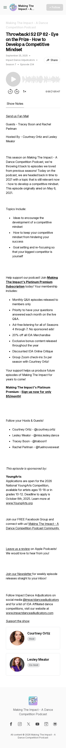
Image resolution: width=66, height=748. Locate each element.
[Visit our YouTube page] (37, 724)
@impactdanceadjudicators (41, 599)
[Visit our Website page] (46, 724)
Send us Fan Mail (17, 116)
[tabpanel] (33, 370)
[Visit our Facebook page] (11, 724)
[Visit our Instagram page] (20, 724)
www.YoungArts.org (19, 503)
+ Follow (54, 7)
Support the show (18, 621)
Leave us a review (18, 549)
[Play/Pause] (13, 79)
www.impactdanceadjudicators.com (29, 613)
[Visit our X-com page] (28, 724)
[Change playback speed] (24, 91)
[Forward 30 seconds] (16, 91)
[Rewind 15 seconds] (10, 91)
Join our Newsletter (19, 574)
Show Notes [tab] (15, 103)
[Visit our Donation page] (55, 724)
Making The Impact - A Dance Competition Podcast (26, 7)
